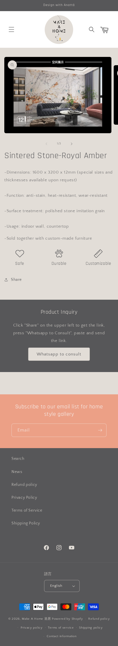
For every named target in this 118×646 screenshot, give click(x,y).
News (16, 472)
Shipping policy (91, 627)
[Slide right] (71, 144)
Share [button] (16, 279)
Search (18, 458)
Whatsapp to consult (59, 354)
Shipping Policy (25, 523)
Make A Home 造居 (36, 619)
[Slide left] (46, 144)
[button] (11, 29)
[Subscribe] (100, 430)
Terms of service (61, 627)
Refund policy (24, 484)
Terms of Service (26, 510)
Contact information (61, 636)
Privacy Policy (24, 497)
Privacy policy (32, 627)
